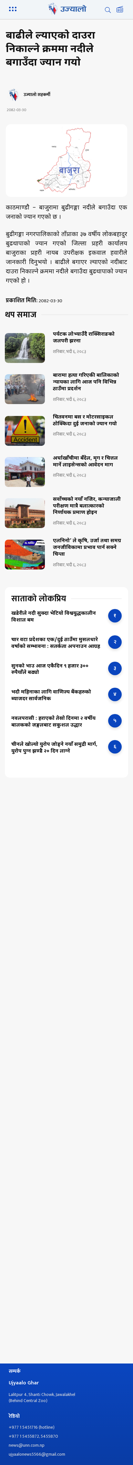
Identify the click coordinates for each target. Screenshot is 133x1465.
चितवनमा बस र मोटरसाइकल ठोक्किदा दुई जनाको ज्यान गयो (85, 421)
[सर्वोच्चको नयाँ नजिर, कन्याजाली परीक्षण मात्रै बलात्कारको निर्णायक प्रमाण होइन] (25, 513)
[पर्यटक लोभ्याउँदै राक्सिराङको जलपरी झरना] (25, 348)
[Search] (108, 10)
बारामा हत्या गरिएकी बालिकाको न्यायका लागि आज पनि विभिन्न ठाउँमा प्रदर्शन (86, 383)
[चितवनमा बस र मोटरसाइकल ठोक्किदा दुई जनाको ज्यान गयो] (25, 431)
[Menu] (14, 8)
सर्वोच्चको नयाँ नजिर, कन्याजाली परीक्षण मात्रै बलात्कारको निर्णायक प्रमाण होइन (87, 506)
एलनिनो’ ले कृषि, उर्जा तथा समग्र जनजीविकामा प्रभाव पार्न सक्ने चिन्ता (87, 548)
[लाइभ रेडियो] (120, 10)
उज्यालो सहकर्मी (37, 95)
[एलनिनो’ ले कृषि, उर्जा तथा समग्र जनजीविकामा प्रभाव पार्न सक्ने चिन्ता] (25, 554)
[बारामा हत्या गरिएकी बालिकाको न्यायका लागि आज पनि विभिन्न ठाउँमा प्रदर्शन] (25, 389)
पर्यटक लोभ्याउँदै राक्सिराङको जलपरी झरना (84, 338)
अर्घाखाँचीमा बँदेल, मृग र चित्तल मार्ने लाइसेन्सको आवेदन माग (85, 462)
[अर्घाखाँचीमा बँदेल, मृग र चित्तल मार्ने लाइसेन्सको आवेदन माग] (25, 472)
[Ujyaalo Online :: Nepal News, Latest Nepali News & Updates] (66, 9)
